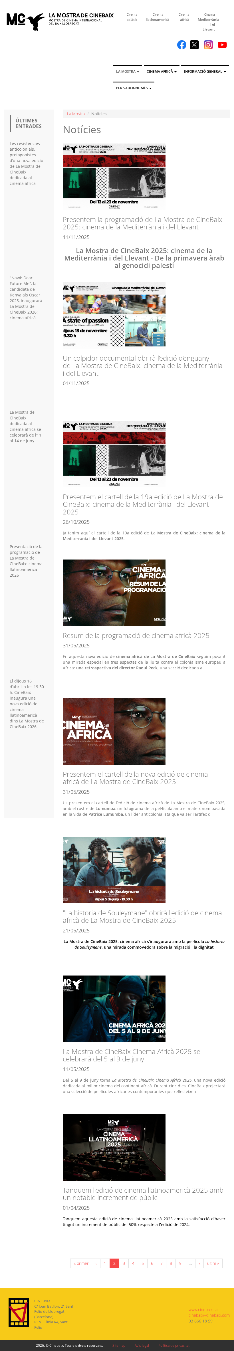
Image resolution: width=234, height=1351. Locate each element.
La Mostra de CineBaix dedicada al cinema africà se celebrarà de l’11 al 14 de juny (25, 426)
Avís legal (142, 1345)
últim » (213, 1263)
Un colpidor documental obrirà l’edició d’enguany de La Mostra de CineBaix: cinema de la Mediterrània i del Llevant (143, 365)
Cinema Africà (160, 71)
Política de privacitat (173, 1345)
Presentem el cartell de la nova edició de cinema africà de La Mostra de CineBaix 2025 (135, 777)
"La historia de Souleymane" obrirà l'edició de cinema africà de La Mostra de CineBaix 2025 (142, 916)
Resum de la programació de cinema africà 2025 (136, 635)
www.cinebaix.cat (204, 1309)
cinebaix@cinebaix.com (209, 1315)
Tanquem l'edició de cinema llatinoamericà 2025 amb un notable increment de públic (143, 1193)
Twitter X (194, 44)
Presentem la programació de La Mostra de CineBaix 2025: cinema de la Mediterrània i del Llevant (142, 223)
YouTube (222, 44)
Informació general (203, 71)
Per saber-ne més (132, 88)
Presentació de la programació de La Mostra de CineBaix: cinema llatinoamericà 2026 (26, 561)
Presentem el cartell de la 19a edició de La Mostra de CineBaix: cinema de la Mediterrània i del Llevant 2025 (143, 504)
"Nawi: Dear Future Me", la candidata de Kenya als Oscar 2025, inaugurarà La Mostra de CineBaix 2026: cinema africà (26, 297)
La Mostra (126, 71)
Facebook (181, 44)
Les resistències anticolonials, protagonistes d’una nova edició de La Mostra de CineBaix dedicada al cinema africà (26, 163)
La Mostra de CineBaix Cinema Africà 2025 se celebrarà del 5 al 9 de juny (131, 1055)
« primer (81, 1263)
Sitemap (118, 1345)
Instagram (208, 44)
